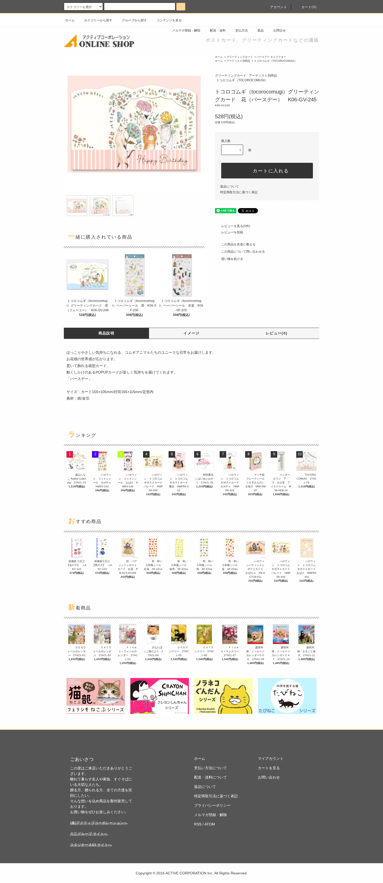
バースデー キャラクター (271, 56)
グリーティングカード (240, 56)
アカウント (278, 7)
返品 (260, 30)
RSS (197, 824)
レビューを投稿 (232, 232)
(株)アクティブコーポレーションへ (98, 823)
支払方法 (241, 30)
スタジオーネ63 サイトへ (91, 845)
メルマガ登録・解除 (186, 30)
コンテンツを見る (169, 20)
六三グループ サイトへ (89, 834)
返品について (229, 186)
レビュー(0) (277, 333)
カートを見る (269, 768)
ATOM (210, 824)
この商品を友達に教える (238, 244)
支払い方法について (210, 768)
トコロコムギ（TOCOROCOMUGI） (275, 60)
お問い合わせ (269, 777)
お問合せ (279, 30)
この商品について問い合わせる (243, 251)
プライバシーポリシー (212, 805)
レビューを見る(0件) (235, 226)
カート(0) (309, 7)
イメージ (191, 333)
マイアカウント (270, 758)
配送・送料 (218, 30)
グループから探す (134, 20)
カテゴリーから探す (98, 20)
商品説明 (106, 333)
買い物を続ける (232, 259)
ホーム (70, 20)
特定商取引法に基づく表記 (239, 192)
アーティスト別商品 (238, 60)
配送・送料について (210, 777)
